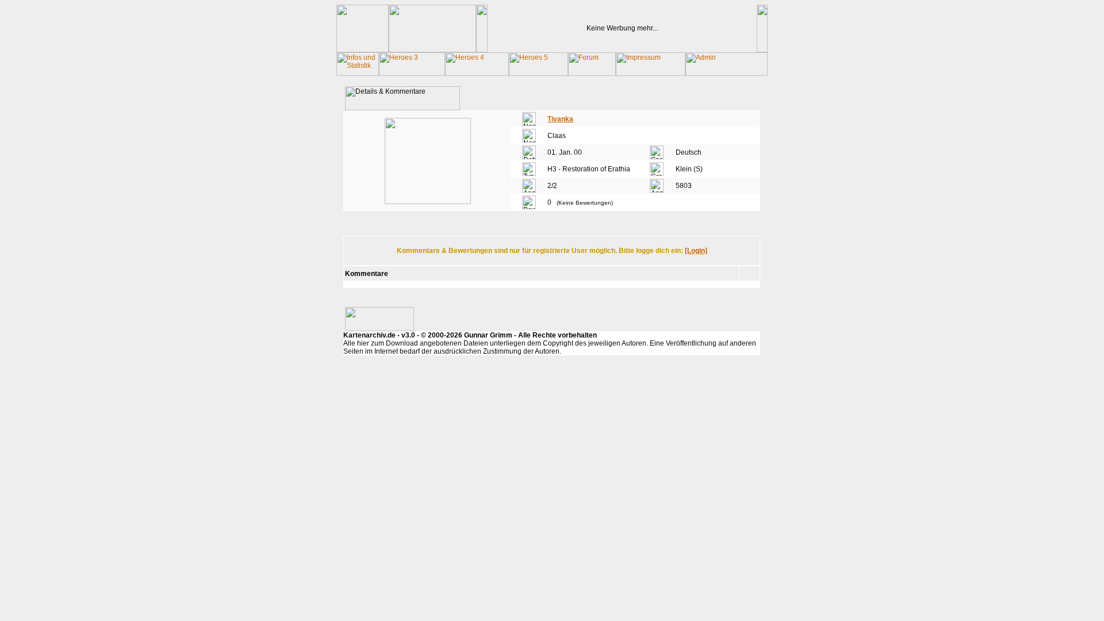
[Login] (696, 251)
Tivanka (560, 119)
